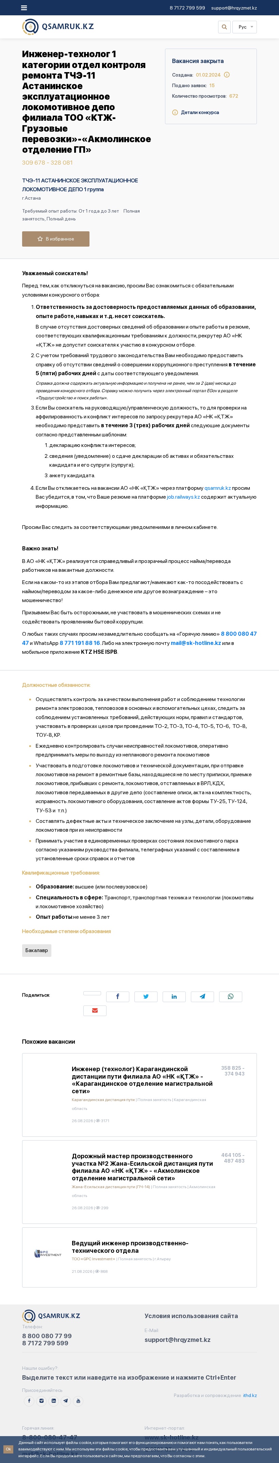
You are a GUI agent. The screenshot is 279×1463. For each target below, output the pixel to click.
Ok (8, 1449)
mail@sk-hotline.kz (196, 643)
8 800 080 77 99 (47, 1336)
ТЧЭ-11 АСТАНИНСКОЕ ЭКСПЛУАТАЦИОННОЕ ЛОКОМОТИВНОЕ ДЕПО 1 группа (80, 185)
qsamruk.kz (217, 488)
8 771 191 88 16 (80, 643)
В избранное (58, 239)
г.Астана (31, 198)
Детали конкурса (198, 112)
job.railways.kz (183, 497)
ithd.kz (249, 1395)
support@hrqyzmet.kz (234, 8)
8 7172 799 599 (187, 8)
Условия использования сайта (191, 1315)
